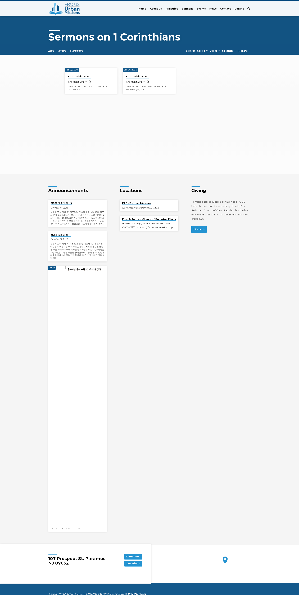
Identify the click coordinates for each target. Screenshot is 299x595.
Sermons (187, 8)
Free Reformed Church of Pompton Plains (149, 219)
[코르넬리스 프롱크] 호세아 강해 (84, 269)
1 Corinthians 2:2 (79, 76)
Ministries (171, 8)
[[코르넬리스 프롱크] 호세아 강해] (57, 396)
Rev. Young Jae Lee (77, 81)
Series (201, 51)
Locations (133, 563)
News (213, 8)
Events (201, 8)
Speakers (228, 51)
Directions (133, 556)
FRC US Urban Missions (136, 203)
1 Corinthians (76, 50)
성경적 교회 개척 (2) (61, 203)
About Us (156, 8)
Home (142, 8)
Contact (225, 8)
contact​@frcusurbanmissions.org (155, 227)
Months (243, 51)
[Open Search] (249, 8)
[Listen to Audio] (89, 81)
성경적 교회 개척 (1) (61, 234)
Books (214, 51)
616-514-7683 (128, 227)
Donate (239, 8)
